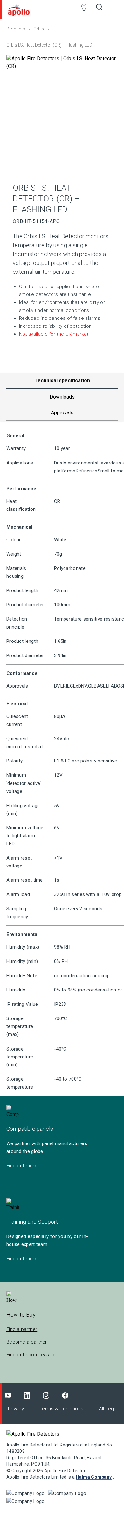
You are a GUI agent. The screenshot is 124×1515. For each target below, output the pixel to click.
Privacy (16, 1409)
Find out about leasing (31, 1355)
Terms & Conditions (61, 1409)
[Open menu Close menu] (114, 9)
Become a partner (26, 1342)
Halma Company (94, 1476)
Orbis (38, 28)
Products (15, 28)
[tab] (62, 397)
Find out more (22, 1166)
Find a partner (21, 1329)
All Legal (108, 1409)
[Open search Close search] (99, 9)
